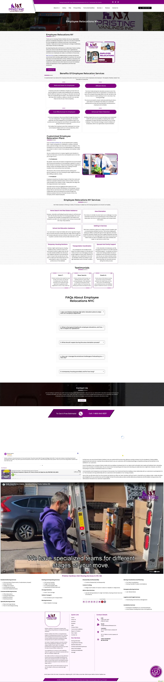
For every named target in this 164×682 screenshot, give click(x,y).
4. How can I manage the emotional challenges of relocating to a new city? (81, 357)
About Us (56, 8)
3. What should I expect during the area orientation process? (80, 342)
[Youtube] (99, 602)
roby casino (74, 658)
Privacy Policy (77, 8)
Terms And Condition (89, 8)
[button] (82, 312)
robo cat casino (75, 657)
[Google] (105, 602)
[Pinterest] (92, 602)
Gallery (64, 8)
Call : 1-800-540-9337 (98, 413)
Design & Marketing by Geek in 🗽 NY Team (96, 680)
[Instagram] (86, 602)
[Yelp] (102, 602)
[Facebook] (113, 2)
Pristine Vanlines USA (69, 680)
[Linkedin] (118, 2)
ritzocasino (74, 655)
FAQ (70, 8)
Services (99, 8)
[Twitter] (115, 2)
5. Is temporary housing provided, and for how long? (77, 371)
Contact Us (115, 8)
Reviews (107, 8)
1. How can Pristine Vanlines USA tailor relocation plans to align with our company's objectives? (80, 312)
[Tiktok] (97, 602)
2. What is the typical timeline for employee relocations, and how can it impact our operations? (81, 327)
